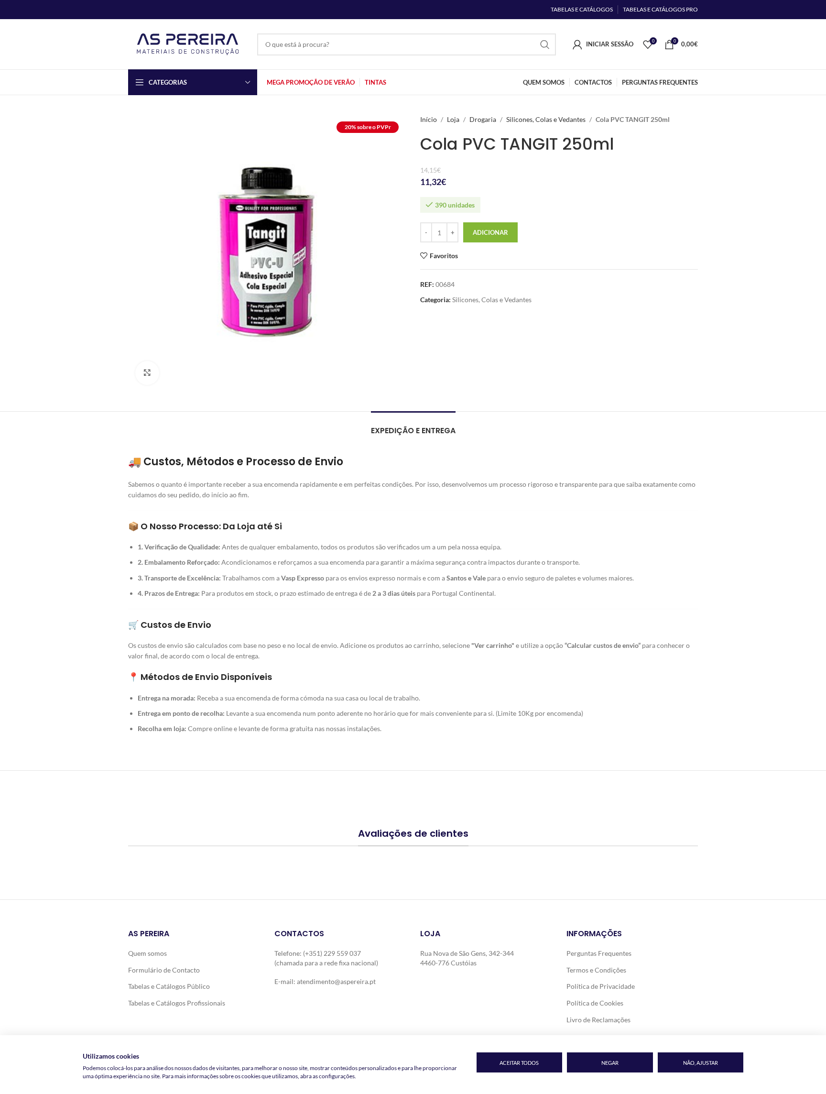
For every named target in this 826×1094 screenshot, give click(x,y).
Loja (453, 119)
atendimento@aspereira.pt (336, 981)
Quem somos (147, 953)
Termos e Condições (596, 970)
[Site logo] (188, 43)
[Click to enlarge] (147, 373)
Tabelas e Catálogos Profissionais (176, 1003)
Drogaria (482, 119)
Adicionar (490, 232)
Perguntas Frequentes (598, 953)
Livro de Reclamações (598, 1020)
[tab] (413, 425)
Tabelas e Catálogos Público (169, 986)
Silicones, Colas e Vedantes (546, 119)
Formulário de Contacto (164, 970)
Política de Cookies (594, 1003)
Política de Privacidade (600, 986)
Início (428, 119)
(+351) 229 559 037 (332, 953)
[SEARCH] (545, 44)
